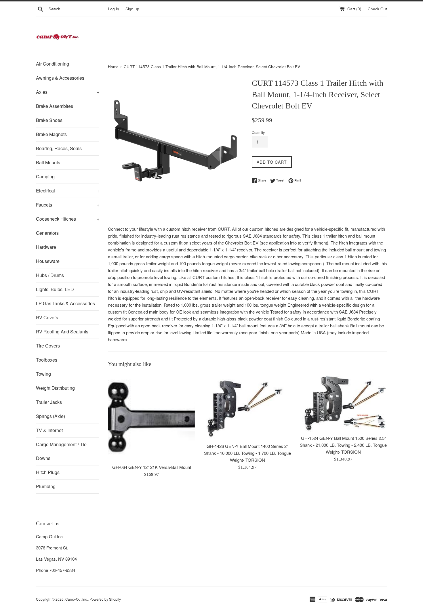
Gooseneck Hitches (67, 218)
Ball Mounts (48, 162)
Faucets (67, 204)
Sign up (132, 9)
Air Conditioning (52, 63)
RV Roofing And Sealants (62, 331)
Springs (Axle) (50, 416)
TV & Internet (49, 430)
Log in (113, 9)
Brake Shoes (49, 120)
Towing (43, 374)
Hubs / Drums (50, 275)
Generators (47, 233)
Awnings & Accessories (60, 78)
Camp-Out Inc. (76, 599)
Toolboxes (46, 359)
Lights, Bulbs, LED (55, 289)
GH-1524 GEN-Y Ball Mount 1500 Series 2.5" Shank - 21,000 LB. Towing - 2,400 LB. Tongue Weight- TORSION (343, 445)
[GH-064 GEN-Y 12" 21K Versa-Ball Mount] (151, 417)
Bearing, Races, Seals (59, 148)
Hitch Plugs (48, 472)
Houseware (48, 261)
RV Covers (47, 317)
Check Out (377, 9)
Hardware (46, 247)
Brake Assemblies (54, 106)
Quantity (258, 132)
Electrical (67, 190)
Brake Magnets (51, 134)
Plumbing (46, 486)
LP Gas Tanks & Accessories (65, 303)
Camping (45, 176)
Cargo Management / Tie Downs (61, 451)
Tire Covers (48, 345)
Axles (67, 92)
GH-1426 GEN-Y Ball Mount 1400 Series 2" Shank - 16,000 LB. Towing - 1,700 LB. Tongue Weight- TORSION (247, 453)
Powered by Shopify (105, 599)
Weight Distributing (55, 388)
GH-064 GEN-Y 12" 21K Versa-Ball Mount (151, 467)
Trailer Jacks (49, 402)
